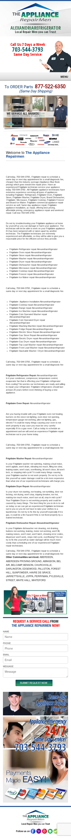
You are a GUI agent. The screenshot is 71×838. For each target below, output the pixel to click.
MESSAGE (8, 666)
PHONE (7, 643)
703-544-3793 (27, 49)
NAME (6, 631)
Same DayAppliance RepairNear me (51, 703)
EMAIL (6, 654)
